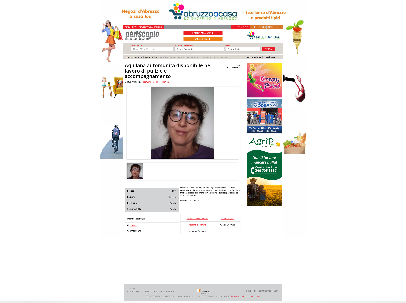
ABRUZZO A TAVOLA (146, 27)
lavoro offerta (151, 57)
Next (243, 123)
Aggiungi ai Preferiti (197, 224)
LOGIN (276, 291)
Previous (122, 123)
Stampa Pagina (227, 218)
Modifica (156, 82)
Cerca (268, 49)
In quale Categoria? (183, 45)
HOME (248, 291)
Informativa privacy (253, 296)
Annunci (262, 27)
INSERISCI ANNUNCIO (262, 291)
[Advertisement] (185, 259)
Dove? (228, 45)
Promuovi (146, 82)
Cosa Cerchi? (137, 45)
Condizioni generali (237, 296)
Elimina (165, 82)
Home (255, 27)
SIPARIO (134, 27)
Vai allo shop (202, 39)
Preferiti (270, 27)
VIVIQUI (128, 27)
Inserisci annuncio (202, 33)
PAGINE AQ (158, 27)
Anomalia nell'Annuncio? (197, 218)
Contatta (134, 225)
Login (278, 27)
